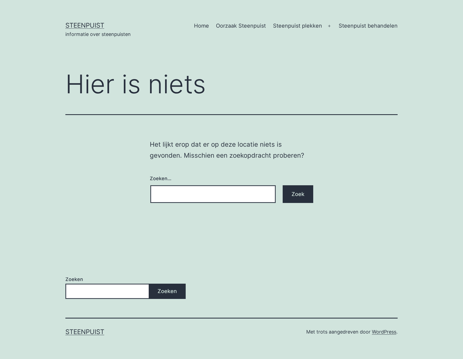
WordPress (384, 332)
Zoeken (74, 279)
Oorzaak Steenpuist (241, 26)
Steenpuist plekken (297, 26)
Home (201, 26)
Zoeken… (160, 178)
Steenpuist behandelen (368, 26)
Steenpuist (84, 25)
